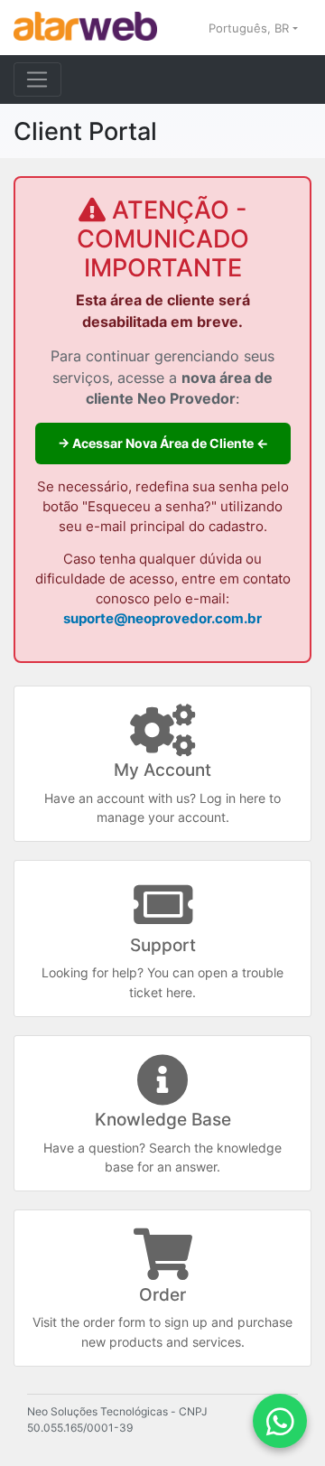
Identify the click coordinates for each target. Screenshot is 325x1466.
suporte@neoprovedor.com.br (162, 619)
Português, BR (250, 28)
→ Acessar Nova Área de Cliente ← (163, 443)
